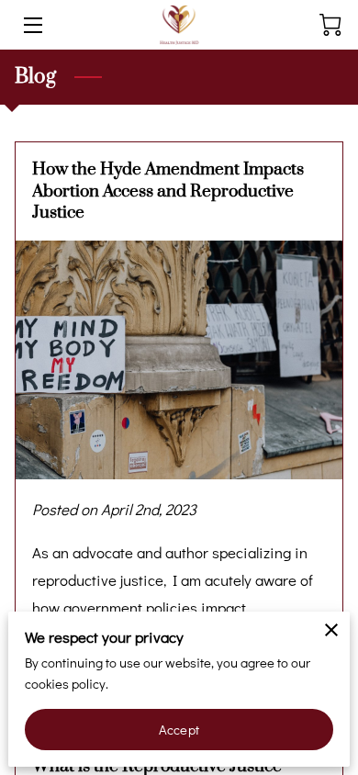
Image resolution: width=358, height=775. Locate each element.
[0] (330, 25)
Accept (179, 729)
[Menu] (32, 25)
